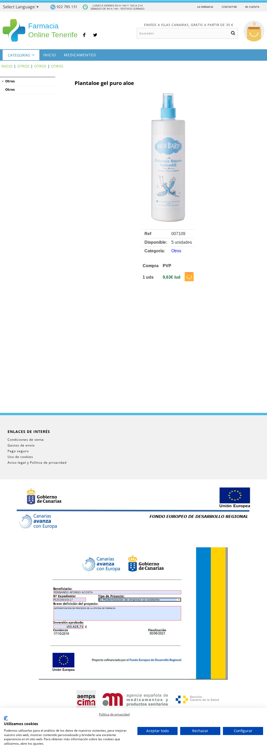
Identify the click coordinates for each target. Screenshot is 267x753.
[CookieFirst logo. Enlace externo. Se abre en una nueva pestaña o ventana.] (6, 718)
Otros (23, 66)
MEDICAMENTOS (80, 54)
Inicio (49, 54)
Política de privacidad (114, 714)
